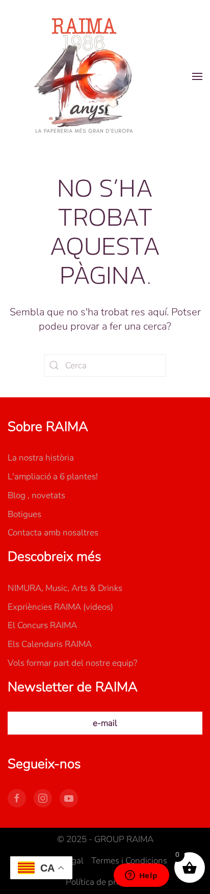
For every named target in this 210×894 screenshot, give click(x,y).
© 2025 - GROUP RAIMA (105, 839)
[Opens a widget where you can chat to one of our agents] (141, 876)
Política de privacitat (105, 882)
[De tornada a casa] (84, 76)
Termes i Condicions (129, 860)
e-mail (105, 723)
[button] (197, 76)
